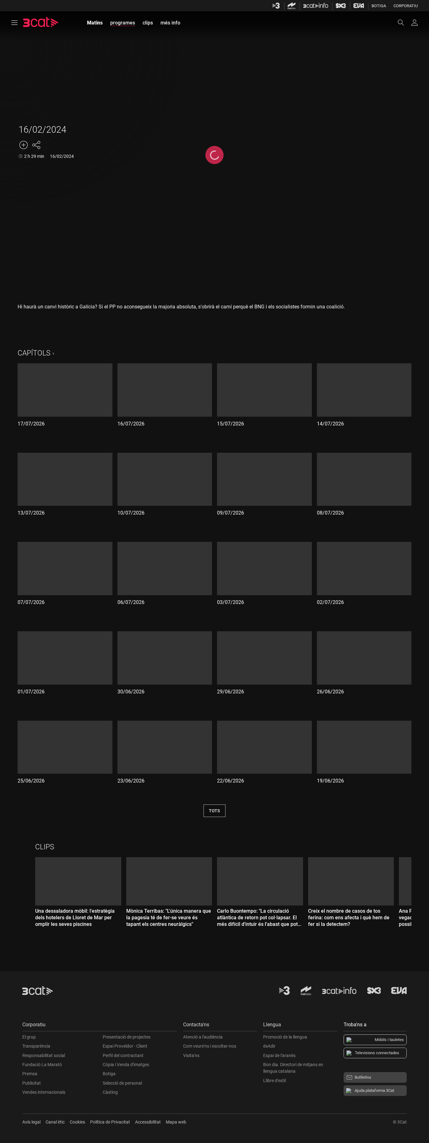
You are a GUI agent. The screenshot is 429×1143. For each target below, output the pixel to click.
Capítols (34, 353)
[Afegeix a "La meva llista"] (24, 145)
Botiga (379, 5)
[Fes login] (414, 22)
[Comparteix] (36, 145)
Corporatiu (406, 5)
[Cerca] (404, 22)
